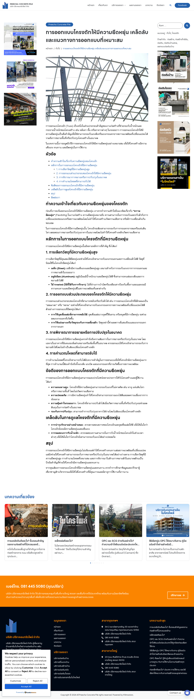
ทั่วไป (58, 48)
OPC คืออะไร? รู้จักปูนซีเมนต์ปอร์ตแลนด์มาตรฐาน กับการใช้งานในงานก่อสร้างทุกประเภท (167, 662)
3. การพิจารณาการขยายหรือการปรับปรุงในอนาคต (81, 177)
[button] (187, 535)
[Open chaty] (187, 693)
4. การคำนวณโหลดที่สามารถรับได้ (73, 181)
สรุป (53, 193)
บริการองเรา (61, 652)
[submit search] (187, 26)
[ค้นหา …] (170, 26)
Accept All (26, 686)
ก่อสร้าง (170, 39)
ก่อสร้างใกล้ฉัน (181, 39)
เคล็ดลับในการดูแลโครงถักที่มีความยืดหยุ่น (72, 189)
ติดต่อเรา (55, 197)
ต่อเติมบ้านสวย (170, 43)
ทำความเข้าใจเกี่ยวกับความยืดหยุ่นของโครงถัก (74, 161)
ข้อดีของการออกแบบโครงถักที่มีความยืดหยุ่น (72, 185)
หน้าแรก (49, 48)
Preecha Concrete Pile (21, 4)
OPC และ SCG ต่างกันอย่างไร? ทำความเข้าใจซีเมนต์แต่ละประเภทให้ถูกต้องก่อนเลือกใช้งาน (168, 643)
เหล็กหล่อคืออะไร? (157, 635)
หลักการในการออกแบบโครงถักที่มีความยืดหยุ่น (74, 165)
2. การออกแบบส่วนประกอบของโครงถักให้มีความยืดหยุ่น (83, 173)
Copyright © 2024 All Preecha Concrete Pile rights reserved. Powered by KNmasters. (97, 694)
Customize (15, 681)
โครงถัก (175, 33)
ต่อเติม (160, 43)
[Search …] (170, 5)
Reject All (37, 681)
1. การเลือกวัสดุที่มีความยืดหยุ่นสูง (73, 169)
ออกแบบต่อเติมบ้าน (165, 46)
